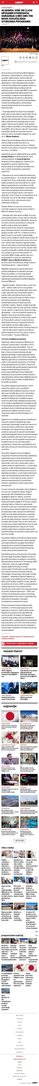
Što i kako (19, 1028)
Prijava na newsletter (19, 1059)
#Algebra (4, 636)
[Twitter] (23, 57)
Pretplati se (19, 1056)
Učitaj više (19, 841)
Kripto (19, 1025)
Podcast (19, 1038)
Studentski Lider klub (19, 1048)
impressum (19, 1067)
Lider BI (19, 1042)
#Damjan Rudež (28, 636)
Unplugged (19, 1035)
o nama (19, 1065)
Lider (2, 65)
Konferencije (19, 1052)
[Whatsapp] (33, 57)
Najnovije (10, 706)
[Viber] (36, 57)
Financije (19, 1022)
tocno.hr (19, 1079)
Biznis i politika (19, 1015)
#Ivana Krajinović (7, 638)
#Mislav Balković (15, 636)
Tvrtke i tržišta (19, 1018)
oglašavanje (19, 1070)
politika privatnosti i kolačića (19, 1076)
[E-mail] (30, 57)
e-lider (20, 1062)
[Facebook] (20, 57)
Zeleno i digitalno (19, 1032)
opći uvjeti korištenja (20, 1073)
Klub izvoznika (19, 1045)
